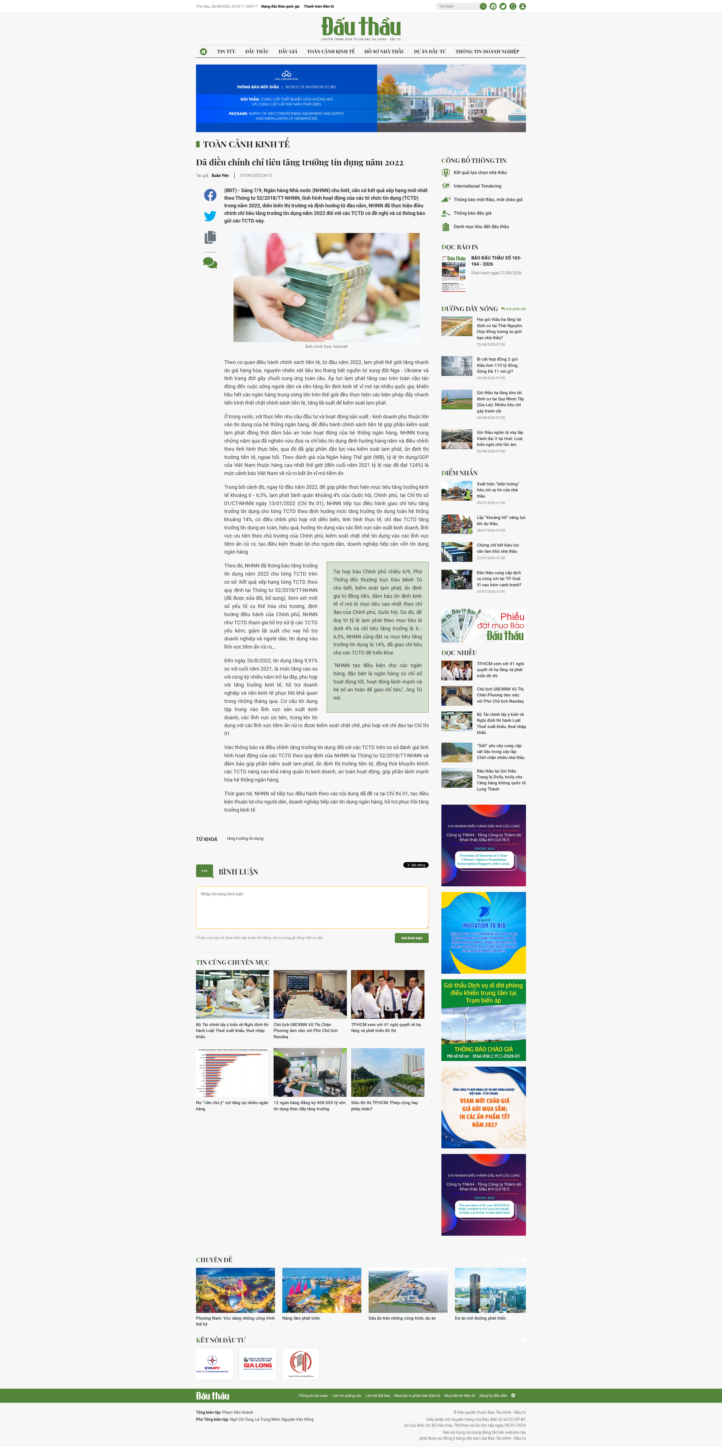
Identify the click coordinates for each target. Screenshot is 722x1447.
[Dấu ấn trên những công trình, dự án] (235, 1290)
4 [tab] (520, 1261)
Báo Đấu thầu (361, 29)
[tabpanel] (235, 1294)
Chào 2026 (465, 1318)
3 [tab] (516, 1261)
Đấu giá (288, 51)
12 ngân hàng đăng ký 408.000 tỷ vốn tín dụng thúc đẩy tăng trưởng (309, 1105)
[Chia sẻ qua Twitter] (210, 216)
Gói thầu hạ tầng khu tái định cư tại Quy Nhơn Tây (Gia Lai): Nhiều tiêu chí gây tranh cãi (500, 401)
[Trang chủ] (203, 51)
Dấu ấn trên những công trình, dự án (229, 1318)
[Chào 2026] (494, 1290)
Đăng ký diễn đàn (493, 1395)
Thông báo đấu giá (473, 213)
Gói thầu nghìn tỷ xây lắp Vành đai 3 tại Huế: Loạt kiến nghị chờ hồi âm (500, 438)
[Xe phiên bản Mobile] (512, 6)
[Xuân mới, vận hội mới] (408, 1290)
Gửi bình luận (411, 938)
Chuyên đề (214, 1259)
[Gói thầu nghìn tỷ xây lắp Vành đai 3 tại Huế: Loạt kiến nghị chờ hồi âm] (456, 439)
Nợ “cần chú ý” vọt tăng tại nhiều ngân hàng (232, 1105)
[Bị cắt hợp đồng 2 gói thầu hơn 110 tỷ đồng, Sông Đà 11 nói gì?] (456, 366)
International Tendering (477, 186)
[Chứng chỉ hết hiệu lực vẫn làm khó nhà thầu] (456, 552)
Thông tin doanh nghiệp (487, 51)
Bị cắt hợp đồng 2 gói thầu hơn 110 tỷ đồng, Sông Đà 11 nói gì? (497, 365)
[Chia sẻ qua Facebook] (210, 195)
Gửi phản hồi (516, 309)
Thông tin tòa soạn (313, 1395)
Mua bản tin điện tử (459, 1395)
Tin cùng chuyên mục (233, 962)
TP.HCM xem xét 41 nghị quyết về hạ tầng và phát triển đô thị (386, 1027)
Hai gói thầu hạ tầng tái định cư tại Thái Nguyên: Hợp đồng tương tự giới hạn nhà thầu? (500, 328)
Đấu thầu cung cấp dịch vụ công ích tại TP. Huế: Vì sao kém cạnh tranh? (499, 578)
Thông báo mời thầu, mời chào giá (488, 199)
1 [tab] (505, 1261)
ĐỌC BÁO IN (459, 247)
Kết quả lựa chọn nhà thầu (480, 172)
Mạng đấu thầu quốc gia (280, 6)
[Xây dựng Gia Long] (257, 1364)
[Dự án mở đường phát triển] (321, 1290)
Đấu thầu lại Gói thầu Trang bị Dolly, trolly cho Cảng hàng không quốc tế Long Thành (501, 780)
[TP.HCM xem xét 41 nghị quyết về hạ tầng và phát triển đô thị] (387, 994)
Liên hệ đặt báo (378, 1395)
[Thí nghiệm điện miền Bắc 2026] (212, 1364)
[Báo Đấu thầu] (212, 1395)
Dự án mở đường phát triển (307, 1318)
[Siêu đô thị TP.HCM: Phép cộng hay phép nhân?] (387, 1072)
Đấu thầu (257, 51)
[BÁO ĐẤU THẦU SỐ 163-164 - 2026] (454, 274)
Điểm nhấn (459, 473)
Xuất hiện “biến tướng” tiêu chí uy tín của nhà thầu (498, 489)
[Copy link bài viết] (210, 237)
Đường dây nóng (469, 308)
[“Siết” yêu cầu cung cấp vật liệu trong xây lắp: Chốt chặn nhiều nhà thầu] (456, 752)
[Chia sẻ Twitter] (503, 6)
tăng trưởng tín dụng (245, 838)
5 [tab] (525, 1261)
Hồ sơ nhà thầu (384, 51)
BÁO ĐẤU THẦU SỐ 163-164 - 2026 (496, 261)
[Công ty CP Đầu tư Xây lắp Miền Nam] (300, 1364)
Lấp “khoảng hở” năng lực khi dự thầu (501, 520)
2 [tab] (511, 1261)
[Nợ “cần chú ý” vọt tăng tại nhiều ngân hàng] (232, 1072)
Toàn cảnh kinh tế (331, 51)
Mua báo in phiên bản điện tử (417, 1395)
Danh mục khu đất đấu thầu (481, 226)
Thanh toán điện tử (319, 6)
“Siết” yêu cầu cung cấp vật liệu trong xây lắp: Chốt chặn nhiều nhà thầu (501, 751)
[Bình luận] (210, 258)
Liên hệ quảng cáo (346, 1395)
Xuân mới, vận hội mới (390, 1318)
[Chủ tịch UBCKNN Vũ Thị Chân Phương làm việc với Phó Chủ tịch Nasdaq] (310, 994)
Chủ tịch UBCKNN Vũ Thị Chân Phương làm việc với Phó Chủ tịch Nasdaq (306, 1030)
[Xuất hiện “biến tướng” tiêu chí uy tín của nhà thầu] (456, 491)
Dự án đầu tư (430, 51)
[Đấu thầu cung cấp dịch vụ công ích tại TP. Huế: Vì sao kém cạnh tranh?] (456, 579)
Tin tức (226, 51)
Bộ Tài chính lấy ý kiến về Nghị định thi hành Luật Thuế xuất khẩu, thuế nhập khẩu (232, 1030)
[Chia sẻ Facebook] (493, 6)
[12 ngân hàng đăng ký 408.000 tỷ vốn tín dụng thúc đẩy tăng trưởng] (310, 1072)
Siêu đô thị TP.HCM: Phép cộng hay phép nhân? (384, 1105)
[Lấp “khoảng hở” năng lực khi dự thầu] (456, 524)
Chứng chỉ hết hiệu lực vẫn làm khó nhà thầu (498, 548)
